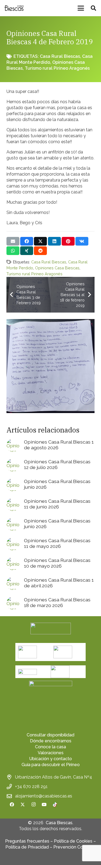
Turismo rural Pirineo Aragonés (57, 68)
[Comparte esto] (26, 241)
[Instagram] (33, 804)
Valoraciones (51, 752)
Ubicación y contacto (50, 758)
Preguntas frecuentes (27, 841)
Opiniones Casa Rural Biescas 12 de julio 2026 (57, 464)
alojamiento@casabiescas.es (43, 796)
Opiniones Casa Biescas (57, 268)
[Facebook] (11, 804)
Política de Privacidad (27, 847)
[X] (22, 804)
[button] (81, 8)
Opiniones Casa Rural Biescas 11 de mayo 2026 (57, 543)
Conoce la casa (50, 746)
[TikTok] (55, 804)
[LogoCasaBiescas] (13, 8)
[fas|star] (50, 702)
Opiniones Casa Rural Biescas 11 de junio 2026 (57, 503)
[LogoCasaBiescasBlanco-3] (51, 628)
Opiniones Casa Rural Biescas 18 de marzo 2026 (57, 602)
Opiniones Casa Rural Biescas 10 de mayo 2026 (57, 563)
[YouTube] (44, 804)
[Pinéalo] (68, 241)
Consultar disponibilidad (50, 734)
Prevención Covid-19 (74, 847)
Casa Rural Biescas (60, 56)
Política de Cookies (73, 841)
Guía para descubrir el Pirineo (51, 764)
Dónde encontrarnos (50, 740)
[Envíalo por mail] (12, 241)
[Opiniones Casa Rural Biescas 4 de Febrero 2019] (50, 321)
